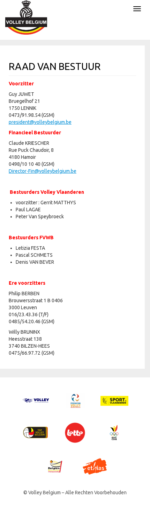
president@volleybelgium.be (40, 122)
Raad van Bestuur (54, 66)
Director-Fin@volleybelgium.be (42, 171)
